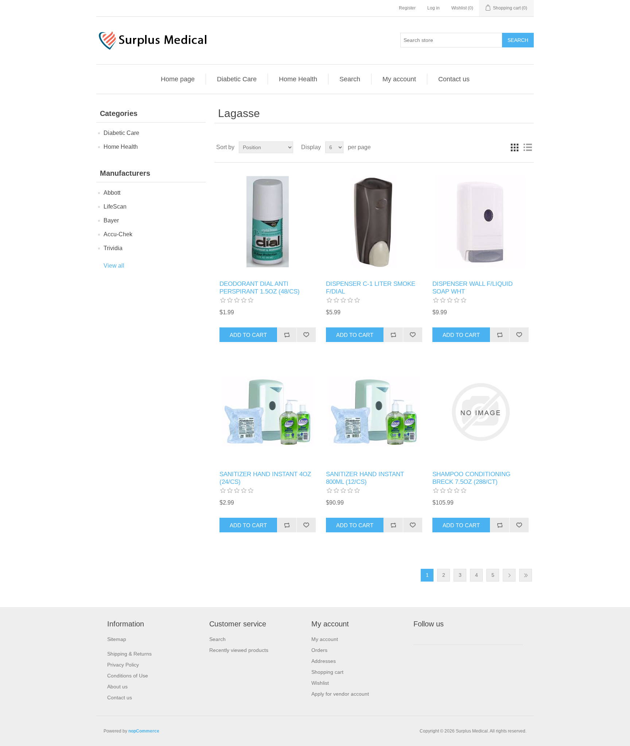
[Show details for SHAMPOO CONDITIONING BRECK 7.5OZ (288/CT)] (480, 411)
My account (399, 79)
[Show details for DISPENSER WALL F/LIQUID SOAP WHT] (480, 221)
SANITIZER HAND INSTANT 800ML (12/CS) (365, 478)
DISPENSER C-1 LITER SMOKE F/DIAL (370, 287)
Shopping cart (327, 672)
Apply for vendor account (340, 694)
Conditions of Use (127, 676)
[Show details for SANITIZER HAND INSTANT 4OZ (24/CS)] (267, 411)
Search (349, 79)
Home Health (298, 79)
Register (407, 8)
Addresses (323, 661)
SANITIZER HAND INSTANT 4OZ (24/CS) (265, 478)
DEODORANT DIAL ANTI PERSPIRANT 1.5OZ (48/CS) (259, 287)
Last (525, 575)
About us (117, 686)
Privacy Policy (123, 665)
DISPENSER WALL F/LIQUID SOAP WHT (472, 287)
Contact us (454, 79)
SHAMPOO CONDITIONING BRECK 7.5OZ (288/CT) (471, 478)
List (527, 147)
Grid (514, 147)
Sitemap (116, 639)
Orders (319, 650)
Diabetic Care (237, 79)
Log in (433, 8)
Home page (178, 79)
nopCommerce (143, 731)
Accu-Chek (118, 234)
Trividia (113, 248)
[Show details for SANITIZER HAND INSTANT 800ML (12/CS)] (373, 411)
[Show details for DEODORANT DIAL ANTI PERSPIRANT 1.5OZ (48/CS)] (267, 221)
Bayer (111, 220)
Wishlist (320, 683)
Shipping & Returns (129, 654)
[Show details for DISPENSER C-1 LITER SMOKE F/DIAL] (373, 221)
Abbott (112, 193)
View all (114, 266)
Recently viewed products (238, 650)
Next (509, 575)
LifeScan (115, 206)
